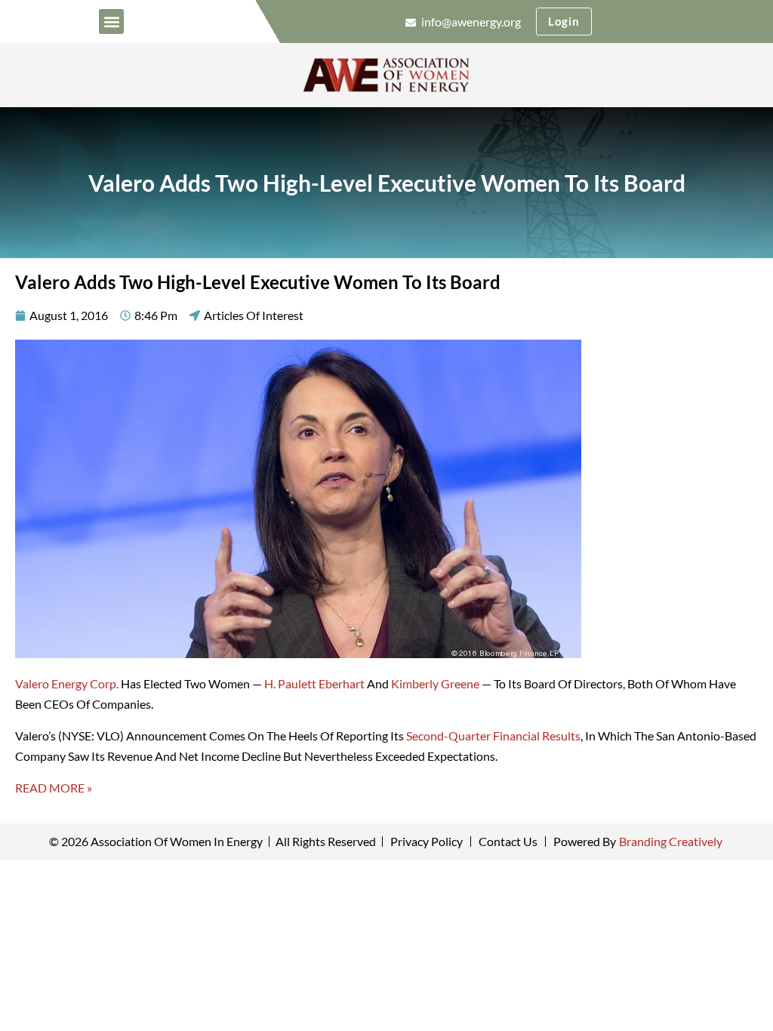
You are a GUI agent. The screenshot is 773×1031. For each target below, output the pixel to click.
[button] (111, 21)
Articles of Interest (253, 315)
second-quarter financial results (493, 735)
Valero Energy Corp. (67, 683)
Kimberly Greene (435, 683)
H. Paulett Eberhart (314, 683)
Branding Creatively (670, 841)
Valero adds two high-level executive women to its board (386, 182)
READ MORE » (53, 787)
